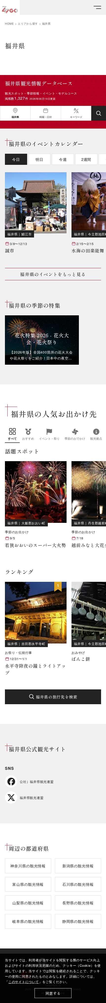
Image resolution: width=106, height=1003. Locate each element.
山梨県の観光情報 (28, 902)
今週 (63, 159)
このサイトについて (23, 981)
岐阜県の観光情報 (28, 921)
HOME (9, 23)
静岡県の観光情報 (78, 921)
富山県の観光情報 (28, 884)
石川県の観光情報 (78, 884)
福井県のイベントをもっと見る (53, 274)
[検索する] (98, 113)
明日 (39, 159)
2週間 (86, 159)
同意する (53, 993)
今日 (16, 159)
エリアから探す (28, 23)
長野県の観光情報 (78, 902)
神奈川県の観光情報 (28, 865)
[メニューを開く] (97, 7)
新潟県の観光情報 (78, 865)
